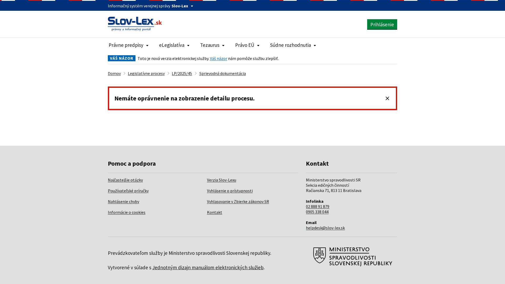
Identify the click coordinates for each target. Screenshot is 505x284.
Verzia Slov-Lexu (221, 179)
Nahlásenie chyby (123, 201)
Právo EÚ (244, 45)
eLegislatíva (171, 45)
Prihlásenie (382, 24)
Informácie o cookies (126, 212)
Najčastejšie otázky (125, 179)
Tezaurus (209, 45)
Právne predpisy (126, 45)
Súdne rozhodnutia (290, 45)
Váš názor (218, 58)
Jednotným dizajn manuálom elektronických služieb (208, 267)
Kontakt (214, 212)
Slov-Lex (179, 5)
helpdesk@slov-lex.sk (325, 227)
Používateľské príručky (128, 190)
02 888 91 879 (317, 206)
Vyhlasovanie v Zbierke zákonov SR (238, 201)
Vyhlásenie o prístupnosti (230, 190)
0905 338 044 (317, 211)
